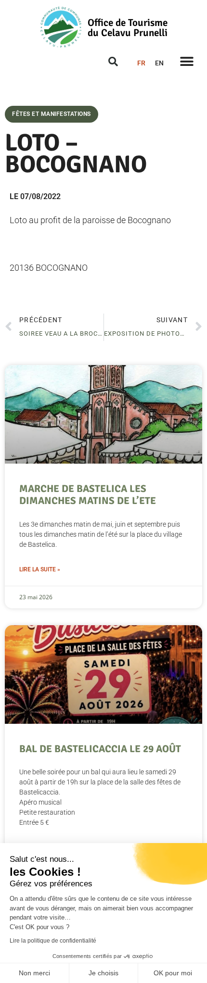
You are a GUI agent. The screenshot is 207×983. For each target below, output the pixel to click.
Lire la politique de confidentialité (53, 940)
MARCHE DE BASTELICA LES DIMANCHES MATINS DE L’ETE (87, 494)
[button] (186, 61)
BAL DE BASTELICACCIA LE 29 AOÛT (100, 749)
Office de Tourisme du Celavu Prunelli (128, 27)
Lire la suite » (39, 569)
